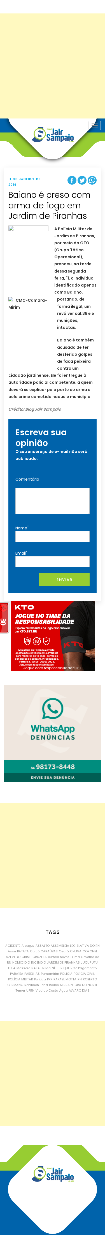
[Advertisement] (52, 65)
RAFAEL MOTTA (64, 979)
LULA (11, 968)
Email (21, 553)
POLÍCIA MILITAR (20, 979)
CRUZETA (39, 957)
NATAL (36, 968)
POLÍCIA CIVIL (84, 973)
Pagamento (87, 968)
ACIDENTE (12, 945)
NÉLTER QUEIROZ (64, 968)
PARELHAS (32, 973)
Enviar (64, 579)
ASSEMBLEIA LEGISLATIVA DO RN (75, 945)
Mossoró (23, 968)
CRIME (26, 957)
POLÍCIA (66, 973)
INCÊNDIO (38, 962)
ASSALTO (43, 945)
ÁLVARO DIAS (79, 990)
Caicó (34, 951)
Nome (22, 528)
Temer (20, 990)
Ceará (64, 951)
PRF (49, 979)
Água (63, 990)
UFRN (30, 990)
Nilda (46, 968)
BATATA (23, 951)
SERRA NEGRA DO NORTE (79, 985)
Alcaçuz (28, 945)
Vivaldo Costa (47, 990)
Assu (12, 951)
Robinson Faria (36, 985)
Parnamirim (50, 973)
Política (40, 979)
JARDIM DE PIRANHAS (63, 962)
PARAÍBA (16, 973)
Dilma (75, 957)
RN (80, 979)
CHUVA (75, 951)
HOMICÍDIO (21, 962)
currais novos (58, 957)
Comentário (27, 479)
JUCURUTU (89, 962)
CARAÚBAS (49, 951)
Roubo (54, 985)
